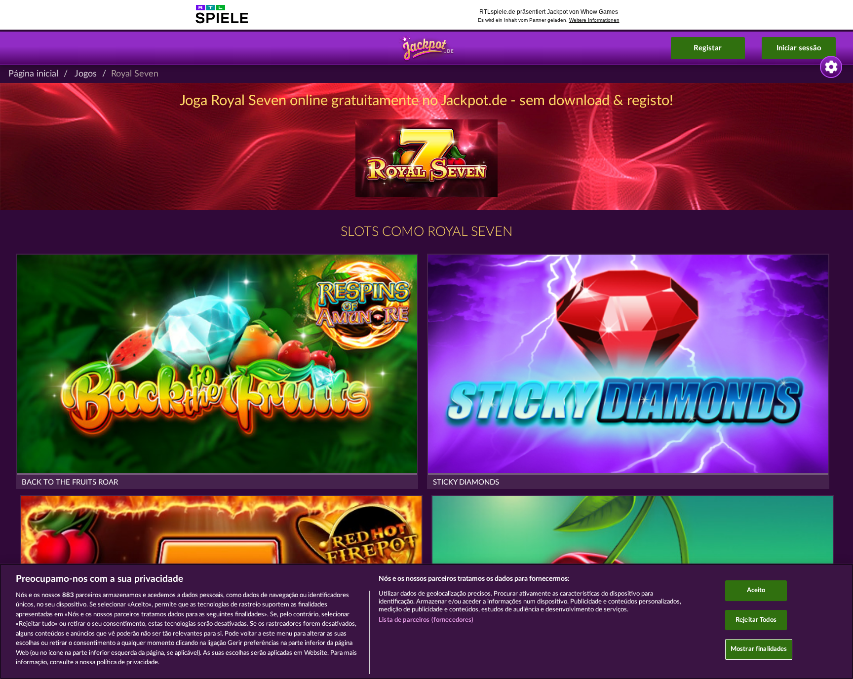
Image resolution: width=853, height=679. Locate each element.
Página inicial (33, 74)
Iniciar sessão (798, 48)
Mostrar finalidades (759, 649)
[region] (426, 621)
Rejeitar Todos (756, 620)
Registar (708, 48)
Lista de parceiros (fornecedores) (426, 620)
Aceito (756, 590)
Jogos (86, 74)
